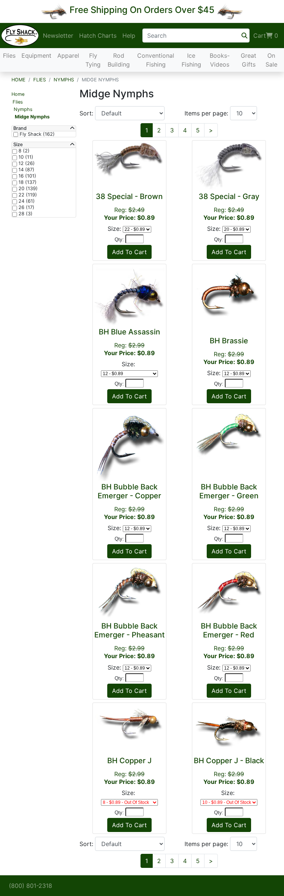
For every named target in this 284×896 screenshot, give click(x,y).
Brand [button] (20, 128)
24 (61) (26, 201)
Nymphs (64, 79)
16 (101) (26, 176)
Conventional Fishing (155, 60)
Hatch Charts (97, 35)
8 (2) (23, 151)
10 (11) (25, 157)
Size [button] (18, 144)
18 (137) (27, 182)
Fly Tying (93, 60)
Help (128, 35)
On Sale (271, 60)
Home (18, 79)
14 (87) (25, 169)
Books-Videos (220, 60)
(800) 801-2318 (30, 885)
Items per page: (207, 113)
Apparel (68, 55)
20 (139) (27, 188)
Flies (9, 55)
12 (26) (26, 163)
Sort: (87, 113)
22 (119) (27, 195)
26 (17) (25, 207)
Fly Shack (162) (36, 134)
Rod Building (119, 60)
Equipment (36, 55)
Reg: (129, 206)
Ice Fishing (191, 60)
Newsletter (58, 35)
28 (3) (25, 213)
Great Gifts (248, 60)
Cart (265, 35)
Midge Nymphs (32, 116)
